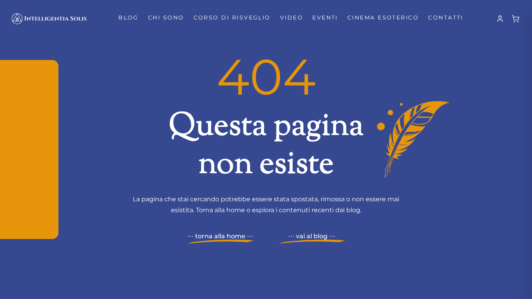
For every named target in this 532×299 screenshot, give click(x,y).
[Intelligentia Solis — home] (49, 18)
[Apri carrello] (516, 19)
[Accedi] (500, 19)
